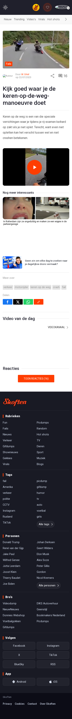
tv (38, 498)
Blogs (40, 464)
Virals (41, 19)
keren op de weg (41, 287)
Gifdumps (8, 446)
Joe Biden (9, 583)
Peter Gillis (43, 566)
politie (6, 498)
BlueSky (19, 664)
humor (41, 493)
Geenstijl (42, 609)
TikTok (7, 522)
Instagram (9, 510)
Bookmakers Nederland (51, 615)
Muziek (41, 458)
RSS (53, 664)
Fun (5, 422)
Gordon (41, 572)
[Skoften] (15, 402)
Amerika (8, 487)
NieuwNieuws (11, 609)
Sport (40, 452)
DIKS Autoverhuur (47, 603)
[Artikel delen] (52, 76)
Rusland (7, 516)
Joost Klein (9, 572)
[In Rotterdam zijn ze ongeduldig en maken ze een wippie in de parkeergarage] (36, 208)
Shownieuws (10, 452)
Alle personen (47, 585)
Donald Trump (11, 542)
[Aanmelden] (62, 7)
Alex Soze (43, 560)
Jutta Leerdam (11, 566)
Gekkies (7, 458)
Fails (5, 428)
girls (39, 516)
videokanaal (57, 327)
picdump (42, 481)
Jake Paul (8, 554)
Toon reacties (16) (36, 378)
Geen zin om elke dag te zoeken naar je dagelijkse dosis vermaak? (46, 262)
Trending (19, 19)
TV (38, 440)
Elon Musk (43, 554)
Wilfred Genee (11, 560)
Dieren (40, 446)
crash (56, 287)
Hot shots (53, 19)
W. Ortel (25, 74)
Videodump (9, 603)
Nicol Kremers (45, 578)
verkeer (8, 287)
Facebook (19, 645)
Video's (31, 19)
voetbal (41, 510)
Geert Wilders (45, 548)
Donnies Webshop (14, 615)
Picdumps (43, 422)
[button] (66, 19)
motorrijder (21, 287)
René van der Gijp (13, 548)
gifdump (42, 487)
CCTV (6, 504)
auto (39, 504)
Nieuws (7, 434)
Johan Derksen (46, 542)
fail (64, 287)
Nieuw (8, 19)
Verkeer (7, 440)
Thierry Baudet (11, 578)
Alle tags (44, 524)
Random (42, 428)
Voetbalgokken (12, 621)
